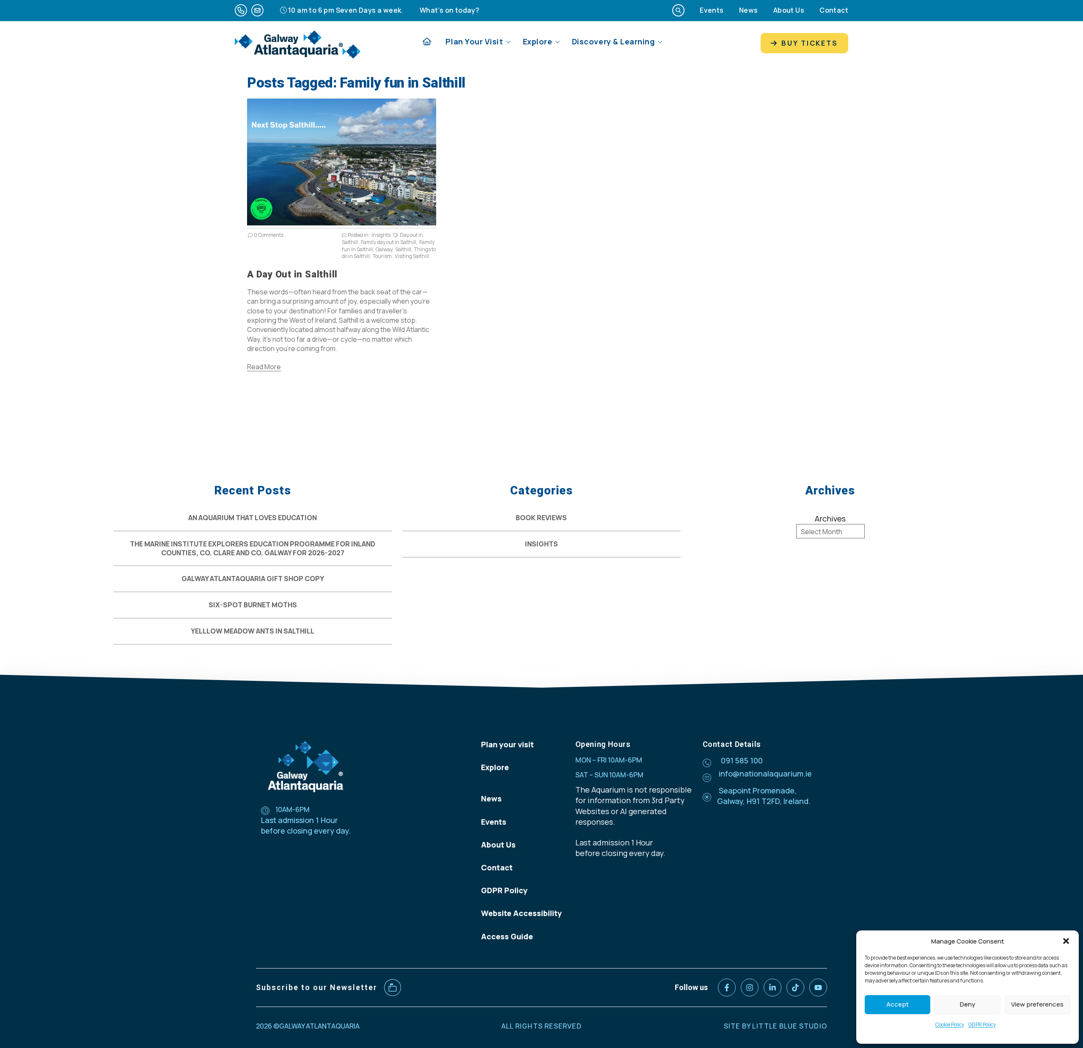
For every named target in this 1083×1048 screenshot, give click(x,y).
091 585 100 (742, 760)
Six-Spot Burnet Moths (253, 604)
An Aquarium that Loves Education (252, 517)
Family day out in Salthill (388, 242)
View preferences (1037, 1004)
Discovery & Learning (613, 41)
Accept (897, 1004)
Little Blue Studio (789, 1026)
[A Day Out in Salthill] (341, 222)
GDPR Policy (982, 1024)
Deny (967, 1004)
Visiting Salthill (412, 256)
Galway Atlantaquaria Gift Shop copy (252, 578)
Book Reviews (541, 517)
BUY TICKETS (808, 43)
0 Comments (268, 235)
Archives (830, 518)
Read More (264, 366)
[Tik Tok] (795, 987)
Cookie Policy (949, 1024)
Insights (380, 235)
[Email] (257, 10)
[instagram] (750, 987)
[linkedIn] (772, 987)
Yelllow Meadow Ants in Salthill (252, 631)
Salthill (403, 249)
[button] (1066, 941)
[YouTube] (818, 987)
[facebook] (727, 987)
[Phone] (241, 10)
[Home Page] (427, 41)
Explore (537, 41)
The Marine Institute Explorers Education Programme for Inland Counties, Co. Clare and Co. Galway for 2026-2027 (252, 548)
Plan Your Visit (474, 41)
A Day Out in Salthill (292, 274)
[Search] (678, 10)
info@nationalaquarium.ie (765, 773)
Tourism (382, 256)
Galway (384, 249)
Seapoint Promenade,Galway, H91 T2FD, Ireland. (764, 795)
